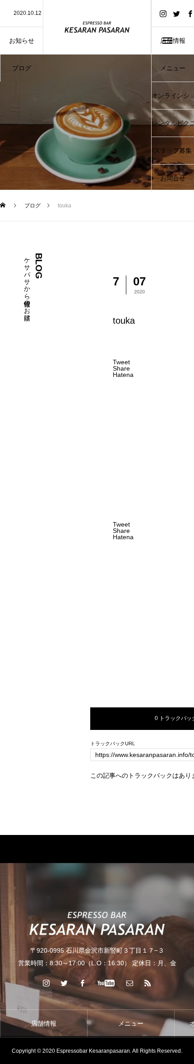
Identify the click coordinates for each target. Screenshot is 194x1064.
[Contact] (129, 982)
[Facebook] (82, 982)
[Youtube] (106, 982)
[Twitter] (176, 13)
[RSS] (147, 982)
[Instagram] (163, 13)
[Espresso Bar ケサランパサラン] (97, 27)
